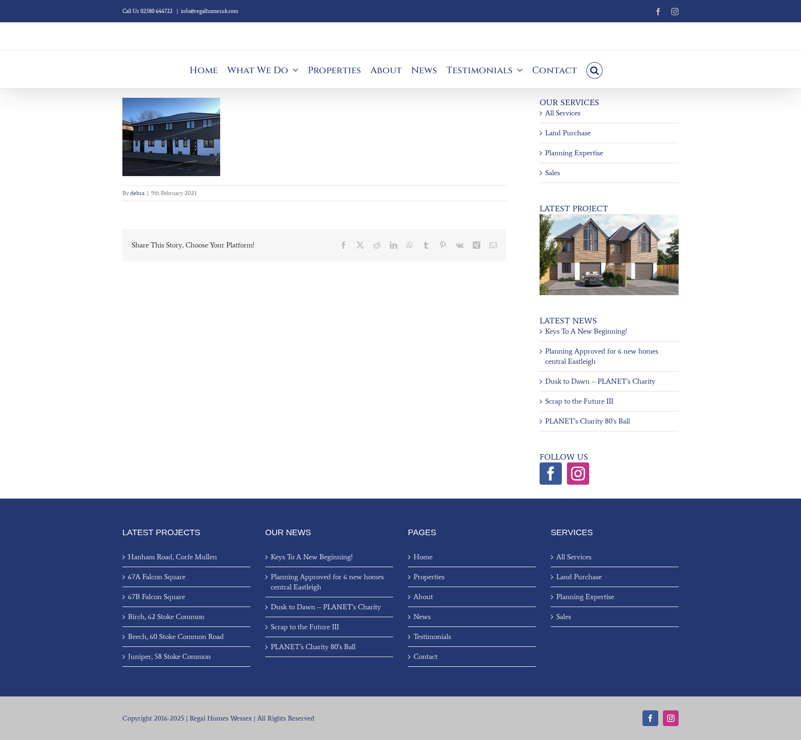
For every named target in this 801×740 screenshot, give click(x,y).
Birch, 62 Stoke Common (166, 616)
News (422, 616)
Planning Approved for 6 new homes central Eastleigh (327, 581)
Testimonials (432, 636)
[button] (594, 69)
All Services (562, 112)
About (423, 596)
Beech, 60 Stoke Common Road (176, 636)
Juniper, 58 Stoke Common (169, 656)
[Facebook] (551, 473)
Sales (552, 172)
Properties (429, 576)
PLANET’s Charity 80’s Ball (587, 421)
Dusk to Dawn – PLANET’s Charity (600, 381)
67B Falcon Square (156, 596)
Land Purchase (568, 132)
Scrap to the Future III (579, 401)
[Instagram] (578, 473)
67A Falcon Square (156, 576)
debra (137, 193)
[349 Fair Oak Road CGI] (609, 217)
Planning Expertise (574, 152)
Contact (425, 656)
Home (422, 556)
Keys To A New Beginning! (586, 331)
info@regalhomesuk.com (209, 11)
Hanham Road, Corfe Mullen (172, 556)
